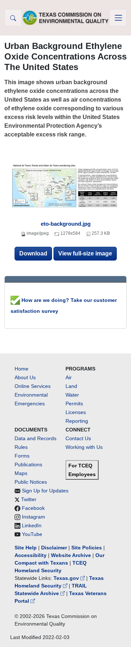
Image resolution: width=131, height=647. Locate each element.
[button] (13, 17)
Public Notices (31, 482)
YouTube (32, 534)
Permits (74, 403)
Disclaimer (54, 547)
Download (33, 253)
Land (71, 386)
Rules (21, 447)
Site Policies (86, 547)
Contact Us (78, 438)
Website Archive (71, 555)
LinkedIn (31, 525)
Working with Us (84, 447)
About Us (25, 377)
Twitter (28, 499)
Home (21, 369)
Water (72, 395)
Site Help (26, 547)
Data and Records (35, 438)
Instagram (33, 517)
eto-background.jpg (66, 224)
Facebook (33, 508)
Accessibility (31, 555)
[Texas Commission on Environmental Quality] (65, 18)
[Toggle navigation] (118, 17)
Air (69, 377)
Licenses (76, 412)
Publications (28, 464)
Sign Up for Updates (45, 491)
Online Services (33, 386)
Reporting (77, 421)
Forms (22, 456)
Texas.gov (66, 578)
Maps (21, 473)
